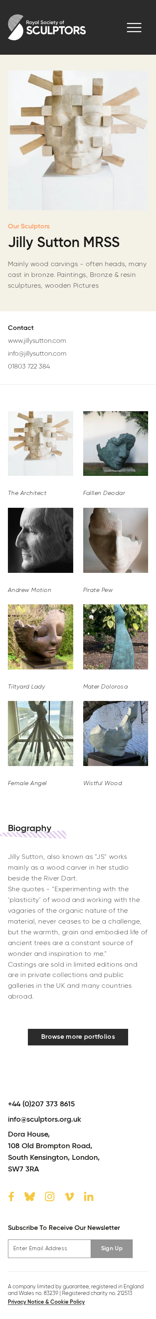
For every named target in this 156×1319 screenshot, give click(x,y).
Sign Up (112, 1248)
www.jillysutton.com (37, 341)
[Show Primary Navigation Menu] (134, 27)
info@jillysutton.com (37, 354)
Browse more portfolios (78, 1037)
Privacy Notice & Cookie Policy (46, 1302)
